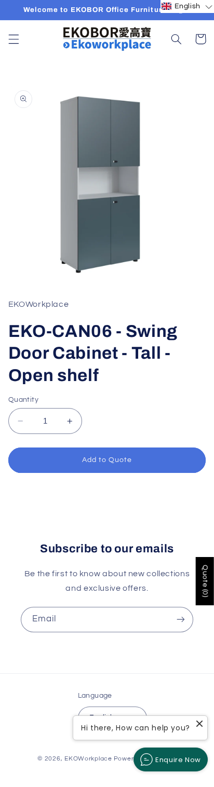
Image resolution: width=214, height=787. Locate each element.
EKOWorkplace (88, 759)
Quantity (23, 399)
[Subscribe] (181, 619)
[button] (13, 39)
